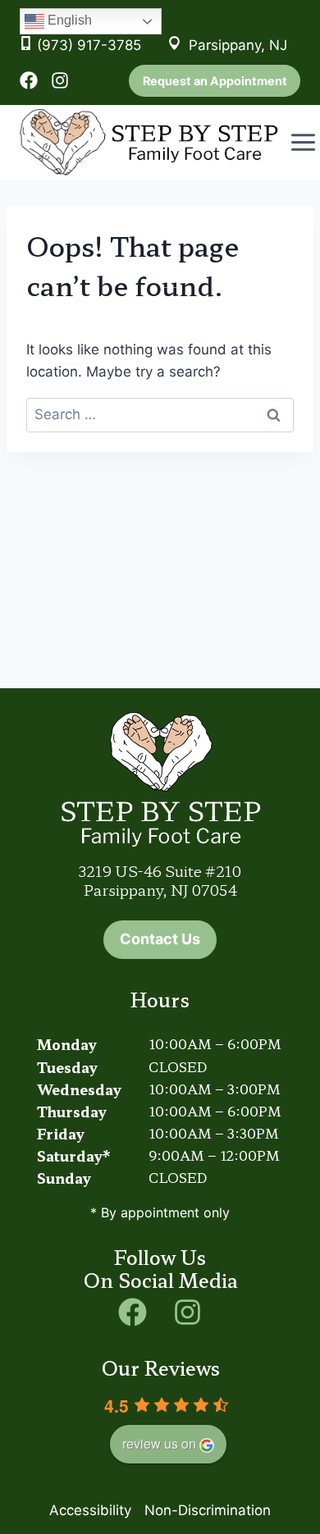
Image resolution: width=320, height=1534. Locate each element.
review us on (159, 1443)
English (68, 20)
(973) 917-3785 (89, 45)
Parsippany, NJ (238, 45)
